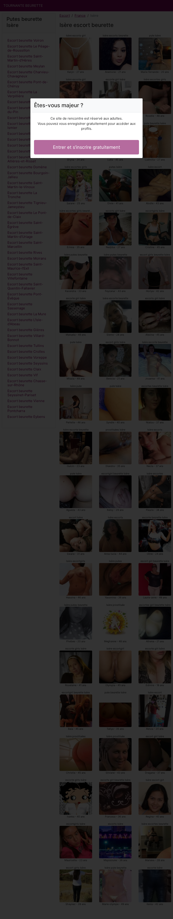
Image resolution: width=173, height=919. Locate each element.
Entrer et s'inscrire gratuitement (86, 147)
